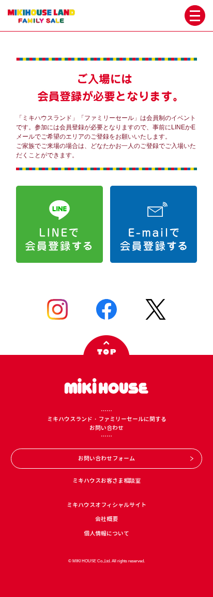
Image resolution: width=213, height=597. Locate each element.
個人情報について (106, 533)
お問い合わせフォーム (106, 458)
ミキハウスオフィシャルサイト (106, 505)
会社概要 (106, 519)
